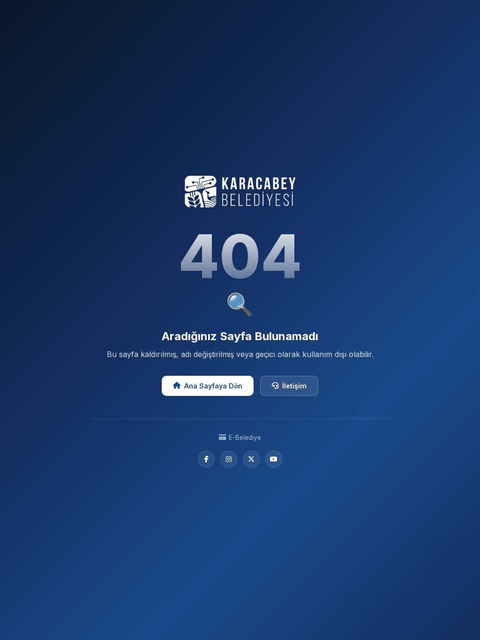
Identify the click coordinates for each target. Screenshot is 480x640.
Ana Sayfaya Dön (213, 386)
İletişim (294, 386)
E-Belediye (245, 437)
